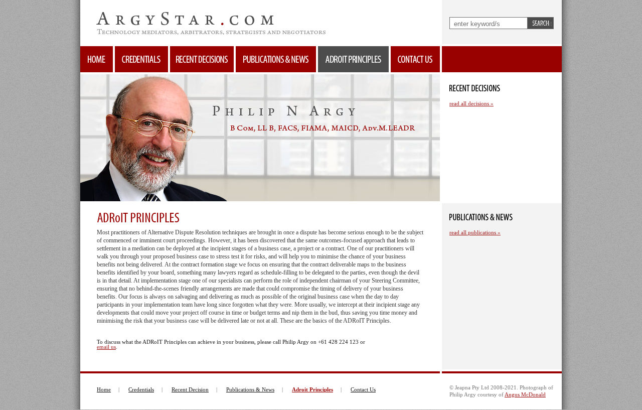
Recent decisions (202, 59)
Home (104, 389)
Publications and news (276, 59)
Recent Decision (190, 389)
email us (106, 347)
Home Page (96, 59)
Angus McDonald (525, 394)
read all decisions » (471, 103)
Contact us (415, 59)
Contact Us (363, 389)
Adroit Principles (312, 389)
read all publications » (475, 232)
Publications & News (250, 389)
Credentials (141, 59)
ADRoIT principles (353, 59)
